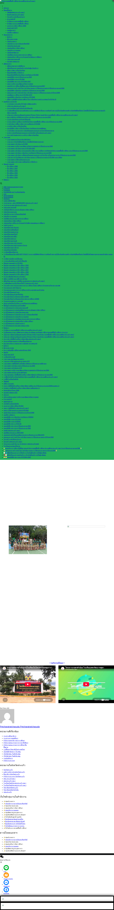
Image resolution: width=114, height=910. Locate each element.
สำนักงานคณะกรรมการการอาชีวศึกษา (16, 743)
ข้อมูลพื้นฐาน (8, 10)
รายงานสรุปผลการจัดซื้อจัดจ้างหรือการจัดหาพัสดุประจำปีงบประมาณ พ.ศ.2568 (28, 375)
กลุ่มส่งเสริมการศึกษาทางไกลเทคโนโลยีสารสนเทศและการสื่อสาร (24, 223)
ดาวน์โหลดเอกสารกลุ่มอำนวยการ (14, 323)
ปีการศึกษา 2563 (12, 177)
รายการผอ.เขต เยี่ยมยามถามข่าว (14, 359)
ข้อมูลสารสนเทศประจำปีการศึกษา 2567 (16, 270)
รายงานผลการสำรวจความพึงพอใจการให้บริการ (22, 162)
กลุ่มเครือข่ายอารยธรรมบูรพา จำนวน (15, 245)
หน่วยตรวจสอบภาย (13, 61)
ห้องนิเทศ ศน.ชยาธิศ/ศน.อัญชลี (15, 821)
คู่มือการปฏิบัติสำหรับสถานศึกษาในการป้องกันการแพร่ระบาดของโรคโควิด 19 (31, 99)
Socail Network (8, 195)
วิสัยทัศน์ (6, 381)
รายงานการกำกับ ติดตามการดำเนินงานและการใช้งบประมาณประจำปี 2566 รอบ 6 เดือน (34, 157)
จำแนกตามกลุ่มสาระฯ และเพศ (13, 301)
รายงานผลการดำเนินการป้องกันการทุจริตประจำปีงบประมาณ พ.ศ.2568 (29, 153)
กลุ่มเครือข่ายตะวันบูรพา (11, 227)
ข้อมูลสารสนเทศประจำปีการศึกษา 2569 (16, 274)
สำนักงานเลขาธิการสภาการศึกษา (14, 740)
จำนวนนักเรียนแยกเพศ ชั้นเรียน (13, 294)
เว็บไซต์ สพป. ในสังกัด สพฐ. (12, 756)
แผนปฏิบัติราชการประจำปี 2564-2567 (19, 81)
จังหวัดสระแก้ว (8, 770)
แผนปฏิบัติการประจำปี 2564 (12, 419)
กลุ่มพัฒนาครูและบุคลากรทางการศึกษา (19, 55)
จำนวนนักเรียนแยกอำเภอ (11, 292)
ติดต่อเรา (6, 179)
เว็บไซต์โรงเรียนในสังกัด (11, 404)
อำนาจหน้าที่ (11, 19)
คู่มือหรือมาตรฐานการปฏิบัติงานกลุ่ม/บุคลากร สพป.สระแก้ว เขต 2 (24, 281)
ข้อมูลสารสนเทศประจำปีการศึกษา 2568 (16, 272)
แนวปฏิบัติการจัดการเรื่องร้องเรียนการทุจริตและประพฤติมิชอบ (26, 128)
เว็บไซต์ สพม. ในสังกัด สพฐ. (12, 754)
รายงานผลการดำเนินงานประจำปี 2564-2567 (21, 148)
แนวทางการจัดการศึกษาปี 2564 (13, 406)
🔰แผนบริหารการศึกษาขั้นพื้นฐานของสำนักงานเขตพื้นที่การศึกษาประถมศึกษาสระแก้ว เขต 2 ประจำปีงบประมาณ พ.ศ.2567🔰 (43, 448)
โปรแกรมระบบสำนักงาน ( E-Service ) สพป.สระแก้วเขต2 (21, 444)
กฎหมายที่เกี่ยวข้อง (9, 201)
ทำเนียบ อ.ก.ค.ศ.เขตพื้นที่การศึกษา (18, 21)
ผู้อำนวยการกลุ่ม (12, 39)
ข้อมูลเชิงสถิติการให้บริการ (15, 72)
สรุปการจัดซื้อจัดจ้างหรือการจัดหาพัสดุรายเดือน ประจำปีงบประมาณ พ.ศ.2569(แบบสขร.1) (31, 386)
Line (5, 194)
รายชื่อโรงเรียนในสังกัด (11, 379)
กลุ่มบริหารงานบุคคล (13, 50)
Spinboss (7, 199)
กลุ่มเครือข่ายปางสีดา (10, 236)
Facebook (7, 190)
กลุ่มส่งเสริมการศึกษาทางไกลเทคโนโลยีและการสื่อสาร (24, 57)
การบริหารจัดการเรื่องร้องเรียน (16, 126)
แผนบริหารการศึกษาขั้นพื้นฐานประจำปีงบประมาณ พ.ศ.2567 (26, 86)
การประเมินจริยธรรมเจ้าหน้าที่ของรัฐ (18, 119)
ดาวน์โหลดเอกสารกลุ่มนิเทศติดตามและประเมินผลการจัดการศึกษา (24, 310)
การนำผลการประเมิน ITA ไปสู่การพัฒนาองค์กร (22, 104)
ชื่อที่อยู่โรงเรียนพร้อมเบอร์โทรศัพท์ (15, 305)
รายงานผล (7, 137)
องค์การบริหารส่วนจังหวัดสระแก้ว (14, 772)
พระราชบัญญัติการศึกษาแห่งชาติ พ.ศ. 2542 (17, 350)
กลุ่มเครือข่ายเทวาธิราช (11, 247)
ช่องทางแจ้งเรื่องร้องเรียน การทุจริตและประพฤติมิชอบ (20, 303)
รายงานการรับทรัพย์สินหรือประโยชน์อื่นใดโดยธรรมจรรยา (25, 142)
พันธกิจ (6, 352)
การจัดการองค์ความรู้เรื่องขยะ (13, 259)
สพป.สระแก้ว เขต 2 (9, 781)
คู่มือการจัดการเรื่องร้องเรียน (16, 70)
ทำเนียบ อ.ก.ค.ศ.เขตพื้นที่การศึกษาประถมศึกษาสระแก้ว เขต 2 (23, 330)
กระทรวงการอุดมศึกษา (11, 738)
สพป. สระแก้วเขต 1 (9, 778)
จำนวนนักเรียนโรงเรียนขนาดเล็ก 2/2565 (16, 296)
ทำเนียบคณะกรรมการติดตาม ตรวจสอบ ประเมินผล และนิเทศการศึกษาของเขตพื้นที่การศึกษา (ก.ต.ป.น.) (36, 332)
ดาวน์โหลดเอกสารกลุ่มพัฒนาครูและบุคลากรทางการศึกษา (22, 319)
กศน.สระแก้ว (8, 792)
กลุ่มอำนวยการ (12, 41)
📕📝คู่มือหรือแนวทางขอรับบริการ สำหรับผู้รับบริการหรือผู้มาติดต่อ (25, 455)
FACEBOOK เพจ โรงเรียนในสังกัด (14, 192)
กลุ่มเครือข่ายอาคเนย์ (10, 241)
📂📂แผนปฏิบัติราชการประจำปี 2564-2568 (17, 457)
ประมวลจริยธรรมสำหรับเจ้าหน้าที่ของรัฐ (20, 108)
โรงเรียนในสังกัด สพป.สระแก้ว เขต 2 (15, 785)
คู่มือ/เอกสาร (7, 64)
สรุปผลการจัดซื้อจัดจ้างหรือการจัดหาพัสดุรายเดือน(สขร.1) (22, 388)
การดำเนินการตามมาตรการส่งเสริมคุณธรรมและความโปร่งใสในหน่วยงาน (30, 130)
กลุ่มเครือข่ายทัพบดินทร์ (11, 230)
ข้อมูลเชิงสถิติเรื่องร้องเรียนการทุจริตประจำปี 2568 (22, 75)
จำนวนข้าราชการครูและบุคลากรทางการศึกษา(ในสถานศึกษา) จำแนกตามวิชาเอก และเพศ (32, 285)
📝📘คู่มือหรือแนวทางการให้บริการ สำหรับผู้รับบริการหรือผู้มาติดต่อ (25, 453)
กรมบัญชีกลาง (8, 758)
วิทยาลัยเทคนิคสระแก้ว (11, 787)
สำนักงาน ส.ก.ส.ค (9, 760)
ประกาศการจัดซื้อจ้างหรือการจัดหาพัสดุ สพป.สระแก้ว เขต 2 (22, 339)
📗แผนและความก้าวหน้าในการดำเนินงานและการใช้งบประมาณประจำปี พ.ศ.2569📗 (30, 450)
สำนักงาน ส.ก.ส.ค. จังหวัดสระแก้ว (14, 776)
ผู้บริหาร (9, 37)
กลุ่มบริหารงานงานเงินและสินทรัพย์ (16, 803)
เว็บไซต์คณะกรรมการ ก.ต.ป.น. (14, 826)
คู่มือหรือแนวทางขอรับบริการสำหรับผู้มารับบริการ (22, 68)
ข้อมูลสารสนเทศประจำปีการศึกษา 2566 (16, 267)
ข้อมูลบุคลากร (8, 35)
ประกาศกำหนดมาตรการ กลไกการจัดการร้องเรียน (23, 135)
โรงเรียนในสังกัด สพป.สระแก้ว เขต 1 (15, 783)
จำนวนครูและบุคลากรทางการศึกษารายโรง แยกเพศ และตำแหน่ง (24, 290)
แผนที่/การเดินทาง (12, 32)
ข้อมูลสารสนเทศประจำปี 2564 (13, 263)
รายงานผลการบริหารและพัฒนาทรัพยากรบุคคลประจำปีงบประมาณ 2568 (30, 146)
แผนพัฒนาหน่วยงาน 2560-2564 (14, 432)
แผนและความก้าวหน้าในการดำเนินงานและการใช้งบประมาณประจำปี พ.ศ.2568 (29, 437)
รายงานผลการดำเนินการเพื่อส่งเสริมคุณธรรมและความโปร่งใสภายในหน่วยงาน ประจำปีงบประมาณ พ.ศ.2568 (41, 155)
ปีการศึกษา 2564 (12, 175)
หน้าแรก (6, 8)
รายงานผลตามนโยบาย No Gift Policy (18, 139)
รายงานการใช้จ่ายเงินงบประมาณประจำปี (16, 361)
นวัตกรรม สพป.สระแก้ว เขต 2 (16, 106)
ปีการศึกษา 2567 (12, 168)
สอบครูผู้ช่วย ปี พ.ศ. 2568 (11, 390)
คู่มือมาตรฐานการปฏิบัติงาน (16, 66)
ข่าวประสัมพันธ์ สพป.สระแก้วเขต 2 (14, 276)
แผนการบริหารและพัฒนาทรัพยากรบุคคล (20, 84)
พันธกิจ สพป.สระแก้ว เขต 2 (15, 14)
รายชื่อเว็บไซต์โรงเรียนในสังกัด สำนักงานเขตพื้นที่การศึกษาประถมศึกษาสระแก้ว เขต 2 (31, 377)
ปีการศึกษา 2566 (12, 171)
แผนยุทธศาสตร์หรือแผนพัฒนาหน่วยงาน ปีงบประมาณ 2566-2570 (24, 435)
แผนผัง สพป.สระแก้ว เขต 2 (12, 430)
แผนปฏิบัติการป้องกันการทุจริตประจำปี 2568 (21, 97)
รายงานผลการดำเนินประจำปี (13, 368)
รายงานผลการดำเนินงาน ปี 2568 (17, 144)
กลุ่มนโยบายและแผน (13, 46)
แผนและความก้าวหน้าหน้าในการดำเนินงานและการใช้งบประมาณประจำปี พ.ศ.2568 (33, 92)
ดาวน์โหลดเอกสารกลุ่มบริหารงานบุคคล (16, 317)
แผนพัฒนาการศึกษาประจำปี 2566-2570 (19, 95)
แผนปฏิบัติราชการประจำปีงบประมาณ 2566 (17, 428)
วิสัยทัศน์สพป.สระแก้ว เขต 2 (15, 12)
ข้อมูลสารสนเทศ (9, 164)
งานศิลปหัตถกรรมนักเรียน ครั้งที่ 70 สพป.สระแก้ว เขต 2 (21, 283)
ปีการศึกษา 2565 (12, 173)
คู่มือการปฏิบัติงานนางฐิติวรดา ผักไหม (15, 279)
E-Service (7, 188)
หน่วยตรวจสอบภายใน (10, 392)
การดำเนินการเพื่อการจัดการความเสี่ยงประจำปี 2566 (23, 124)
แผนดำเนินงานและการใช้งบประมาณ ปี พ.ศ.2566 (19, 412)
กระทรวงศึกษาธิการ (10, 736)
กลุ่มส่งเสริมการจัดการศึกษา (16, 48)
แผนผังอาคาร (11, 30)
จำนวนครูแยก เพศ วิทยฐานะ (12, 288)
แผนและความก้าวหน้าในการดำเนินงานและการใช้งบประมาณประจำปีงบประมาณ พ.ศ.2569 (35, 88)
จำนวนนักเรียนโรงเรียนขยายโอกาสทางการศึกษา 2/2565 (21, 299)
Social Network (8, 197)
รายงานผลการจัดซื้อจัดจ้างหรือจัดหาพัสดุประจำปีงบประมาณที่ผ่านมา (25, 363)
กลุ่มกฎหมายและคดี (10, 207)
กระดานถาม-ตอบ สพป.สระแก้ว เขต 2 (15, 205)
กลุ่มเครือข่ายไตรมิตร (10, 250)
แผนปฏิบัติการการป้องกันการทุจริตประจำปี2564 (18, 417)
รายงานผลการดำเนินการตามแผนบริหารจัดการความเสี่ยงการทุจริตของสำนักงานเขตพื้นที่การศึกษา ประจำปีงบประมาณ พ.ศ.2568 (47, 150)
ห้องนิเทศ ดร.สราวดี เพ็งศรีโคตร (15, 823)
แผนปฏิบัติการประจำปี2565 (12, 421)
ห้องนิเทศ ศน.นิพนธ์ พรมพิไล (14, 819)
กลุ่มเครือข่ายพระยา (10, 238)
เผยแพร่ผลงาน (8, 401)
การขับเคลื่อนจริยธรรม (11, 252)
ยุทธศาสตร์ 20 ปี (12, 28)
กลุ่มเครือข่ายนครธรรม (11, 232)
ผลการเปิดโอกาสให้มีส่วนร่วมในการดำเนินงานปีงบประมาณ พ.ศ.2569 (29, 117)
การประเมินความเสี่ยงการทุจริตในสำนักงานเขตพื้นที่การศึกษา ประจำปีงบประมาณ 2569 (34, 121)
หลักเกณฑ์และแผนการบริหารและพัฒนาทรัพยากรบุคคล (21, 397)
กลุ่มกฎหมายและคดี (13, 59)
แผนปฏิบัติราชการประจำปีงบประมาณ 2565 (17, 426)
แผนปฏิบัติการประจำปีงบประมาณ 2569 (19, 77)
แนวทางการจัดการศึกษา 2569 (16, 26)
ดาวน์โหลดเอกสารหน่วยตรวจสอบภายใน (16, 325)
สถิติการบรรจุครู (9, 383)
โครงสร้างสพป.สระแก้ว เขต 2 (13, 441)
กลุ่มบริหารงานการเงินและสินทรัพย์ (18, 43)
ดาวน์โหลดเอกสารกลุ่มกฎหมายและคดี (16, 308)
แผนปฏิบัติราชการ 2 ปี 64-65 (12, 424)
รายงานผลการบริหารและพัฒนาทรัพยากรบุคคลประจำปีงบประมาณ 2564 (26, 370)
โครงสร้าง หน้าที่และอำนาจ (16, 17)
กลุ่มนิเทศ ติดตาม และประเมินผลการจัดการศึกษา (19, 209)
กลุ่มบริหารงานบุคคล (11, 810)
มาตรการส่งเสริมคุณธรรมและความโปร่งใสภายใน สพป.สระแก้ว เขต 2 (29, 133)
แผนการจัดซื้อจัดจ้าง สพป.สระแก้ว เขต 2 (16, 408)
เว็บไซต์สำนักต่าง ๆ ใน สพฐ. (12, 751)
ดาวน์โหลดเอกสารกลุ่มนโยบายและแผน (16, 312)
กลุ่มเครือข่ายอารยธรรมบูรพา (13, 243)
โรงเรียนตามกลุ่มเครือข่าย (12, 446)
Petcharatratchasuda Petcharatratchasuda (20, 726)
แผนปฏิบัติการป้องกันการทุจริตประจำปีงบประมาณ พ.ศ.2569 (26, 90)
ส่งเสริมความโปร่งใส (10, 101)
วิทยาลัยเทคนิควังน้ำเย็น (11, 790)
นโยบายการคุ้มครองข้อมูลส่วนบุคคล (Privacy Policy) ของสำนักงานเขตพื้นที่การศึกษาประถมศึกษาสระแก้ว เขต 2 (42, 115)
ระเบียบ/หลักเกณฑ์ (9, 357)
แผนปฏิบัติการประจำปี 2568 (15, 79)
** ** (57, 663)
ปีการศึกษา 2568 (12, 166)
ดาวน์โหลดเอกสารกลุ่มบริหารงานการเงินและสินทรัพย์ (20, 314)
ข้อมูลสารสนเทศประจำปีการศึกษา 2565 (16, 265)
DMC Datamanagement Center (13, 187)
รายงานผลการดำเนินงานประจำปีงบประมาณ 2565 (19, 366)
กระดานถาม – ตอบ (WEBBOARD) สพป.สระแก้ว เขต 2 (21, 203)
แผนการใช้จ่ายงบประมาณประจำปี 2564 (16, 410)
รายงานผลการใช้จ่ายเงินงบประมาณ (18, 159)
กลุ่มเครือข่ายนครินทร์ (11, 234)
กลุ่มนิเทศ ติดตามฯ (13, 52)
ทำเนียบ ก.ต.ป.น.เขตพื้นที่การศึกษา (18, 23)
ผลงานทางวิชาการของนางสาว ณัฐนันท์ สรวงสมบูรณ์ (20, 343)
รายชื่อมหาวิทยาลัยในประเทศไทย (14, 749)
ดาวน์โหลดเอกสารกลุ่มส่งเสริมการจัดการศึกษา (18, 321)
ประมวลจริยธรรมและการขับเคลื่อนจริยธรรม (18, 341)
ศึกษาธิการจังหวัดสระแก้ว (12, 774)
